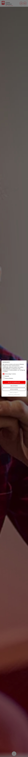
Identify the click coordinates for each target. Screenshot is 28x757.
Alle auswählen (14, 382)
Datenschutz (17, 394)
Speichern (14, 389)
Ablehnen (14, 385)
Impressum (10, 394)
